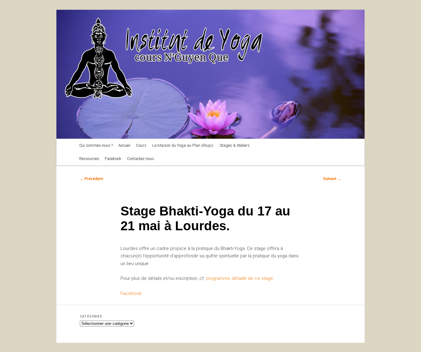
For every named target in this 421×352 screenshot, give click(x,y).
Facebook (113, 158)
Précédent (91, 179)
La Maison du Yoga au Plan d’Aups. (183, 145)
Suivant (332, 179)
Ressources (89, 158)
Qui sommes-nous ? (96, 145)
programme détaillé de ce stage (239, 278)
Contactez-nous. (141, 158)
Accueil (124, 145)
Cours (141, 145)
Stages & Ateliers (235, 145)
